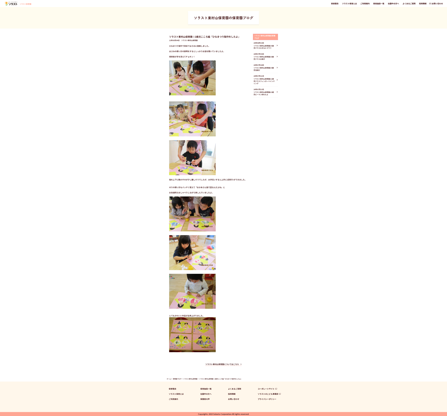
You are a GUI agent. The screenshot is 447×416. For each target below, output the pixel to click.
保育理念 (335, 3)
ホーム (169, 379)
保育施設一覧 (378, 3)
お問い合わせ (437, 3)
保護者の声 (205, 399)
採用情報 (423, 3)
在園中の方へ (393, 3)
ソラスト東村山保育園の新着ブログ (264, 36)
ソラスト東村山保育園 (190, 379)
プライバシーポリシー (267, 399)
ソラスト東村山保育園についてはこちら (222, 364)
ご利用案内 (365, 3)
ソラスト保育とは (349, 3)
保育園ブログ (177, 379)
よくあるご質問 (409, 3)
